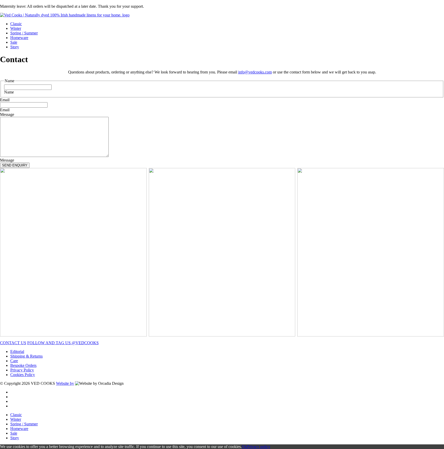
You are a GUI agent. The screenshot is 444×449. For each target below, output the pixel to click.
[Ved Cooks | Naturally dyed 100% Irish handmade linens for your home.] (65, 15)
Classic (16, 24)
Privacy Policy (22, 370)
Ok (244, 446)
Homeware (19, 37)
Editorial (17, 351)
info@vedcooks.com (255, 72)
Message (7, 114)
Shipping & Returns (26, 356)
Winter (15, 28)
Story (14, 47)
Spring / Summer (24, 33)
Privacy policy (258, 446)
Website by (65, 383)
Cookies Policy (22, 374)
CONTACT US (13, 343)
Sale (13, 42)
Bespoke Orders (23, 365)
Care (14, 361)
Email (5, 100)
